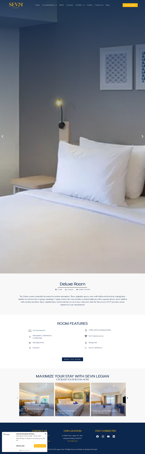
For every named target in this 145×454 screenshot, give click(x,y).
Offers (61, 5)
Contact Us (99, 5)
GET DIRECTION (72, 441)
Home (38, 5)
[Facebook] (97, 436)
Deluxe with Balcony (105, 411)
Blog (107, 5)
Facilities (79, 5)
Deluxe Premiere (67, 411)
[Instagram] (103, 436)
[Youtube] (108, 436)
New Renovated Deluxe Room (34, 410)
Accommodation (48, 5)
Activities (69, 5)
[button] (17, 398)
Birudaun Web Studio (91, 449)
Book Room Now (40, 446)
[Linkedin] (114, 436)
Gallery (90, 5)
